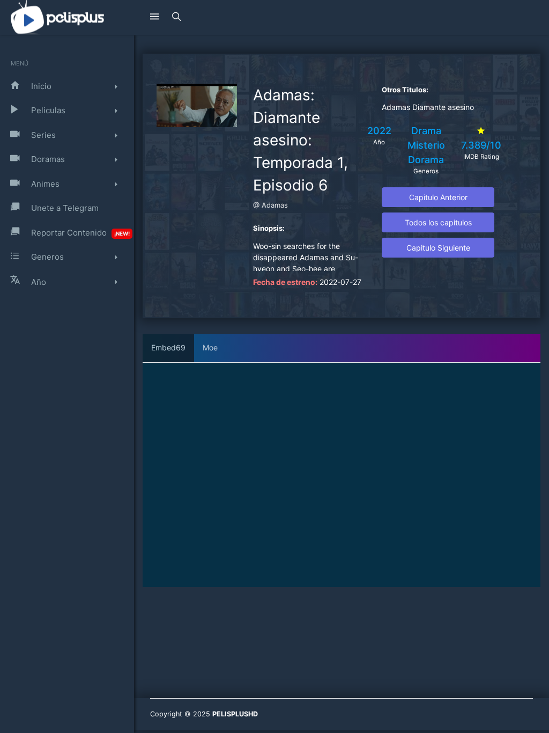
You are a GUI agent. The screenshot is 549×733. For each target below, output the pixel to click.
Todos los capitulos (438, 222)
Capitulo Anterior (438, 197)
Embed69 (168, 347)
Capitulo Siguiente (438, 247)
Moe (210, 347)
